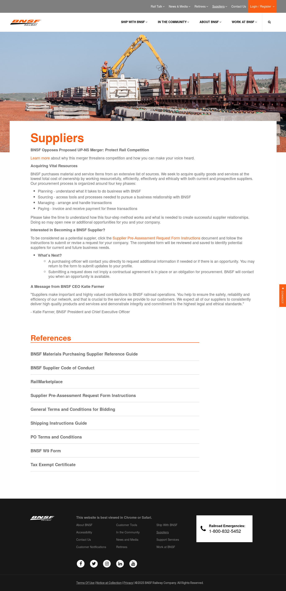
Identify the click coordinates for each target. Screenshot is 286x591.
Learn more (40, 157)
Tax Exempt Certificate (53, 464)
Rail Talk (156, 6)
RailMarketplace (47, 381)
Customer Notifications (91, 547)
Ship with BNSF (133, 22)
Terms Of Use (85, 583)
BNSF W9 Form (46, 450)
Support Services (167, 540)
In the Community (172, 22)
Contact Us (238, 6)
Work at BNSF (243, 22)
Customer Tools (126, 525)
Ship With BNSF (167, 525)
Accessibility (84, 532)
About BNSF (209, 22)
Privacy (128, 583)
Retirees (200, 6)
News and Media (127, 540)
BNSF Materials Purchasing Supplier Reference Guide (84, 354)
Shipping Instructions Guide (59, 423)
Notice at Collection (109, 583)
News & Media (178, 6)
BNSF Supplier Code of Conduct (62, 368)
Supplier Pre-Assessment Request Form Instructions (156, 238)
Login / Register (261, 6)
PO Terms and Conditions (56, 437)
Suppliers (218, 6)
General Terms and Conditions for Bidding (73, 409)
